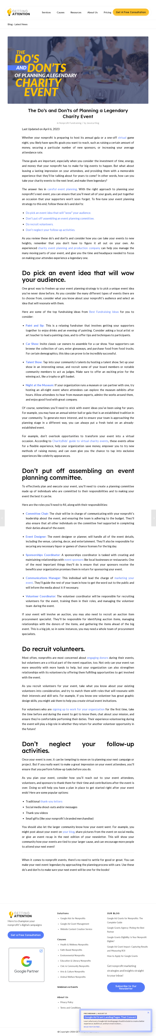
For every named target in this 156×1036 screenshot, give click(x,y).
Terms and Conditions (70, 1007)
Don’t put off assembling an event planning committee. (60, 218)
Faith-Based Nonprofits (71, 950)
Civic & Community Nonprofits (74, 966)
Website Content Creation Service (76, 929)
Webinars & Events (67, 987)
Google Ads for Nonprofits (72, 918)
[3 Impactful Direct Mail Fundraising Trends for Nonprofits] (153, 518)
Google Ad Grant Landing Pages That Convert (110, 1017)
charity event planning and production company (69, 248)
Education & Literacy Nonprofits (75, 960)
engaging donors (97, 657)
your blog (68, 831)
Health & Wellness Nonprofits (74, 944)
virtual (122, 137)
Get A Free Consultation (131, 12)
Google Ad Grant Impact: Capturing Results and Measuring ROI (127, 948)
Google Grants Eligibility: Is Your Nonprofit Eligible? (127, 939)
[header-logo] (23, 12)
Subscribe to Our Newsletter (125, 987)
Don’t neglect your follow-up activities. (50, 230)
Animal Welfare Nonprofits (73, 977)
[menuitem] (46, 12)
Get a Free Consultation (26, 935)
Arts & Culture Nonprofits (72, 971)
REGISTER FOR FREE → (93, 1027)
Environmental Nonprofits (72, 955)
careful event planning (62, 189)
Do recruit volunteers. (39, 224)
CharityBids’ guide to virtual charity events (80, 441)
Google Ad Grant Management (74, 924)
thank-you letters (51, 801)
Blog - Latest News (18, 24)
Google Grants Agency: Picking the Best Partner (125, 929)
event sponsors (73, 559)
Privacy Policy (66, 1002)
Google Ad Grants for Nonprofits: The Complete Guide (125, 920)
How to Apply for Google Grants (122, 956)
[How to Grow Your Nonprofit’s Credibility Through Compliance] (2, 518)
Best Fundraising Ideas (104, 311)
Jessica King (93, 123)
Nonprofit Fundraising (70, 123)
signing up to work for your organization (79, 709)
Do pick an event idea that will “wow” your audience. (58, 212)
